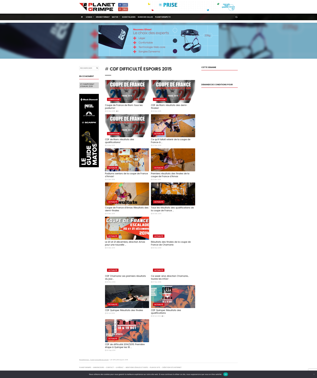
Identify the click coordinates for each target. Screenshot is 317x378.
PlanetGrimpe (85, 367)
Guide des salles (145, 17)
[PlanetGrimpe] (97, 7)
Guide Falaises (128, 17)
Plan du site (155, 367)
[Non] (314, 374)
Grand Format (103, 17)
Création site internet (172, 367)
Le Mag (89, 17)
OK (226, 374)
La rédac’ (120, 367)
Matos (115, 17)
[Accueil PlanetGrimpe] (82, 17)
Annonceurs (98, 367)
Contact (110, 367)
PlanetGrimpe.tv (163, 17)
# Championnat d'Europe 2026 (87, 85)
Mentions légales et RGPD (137, 367)
